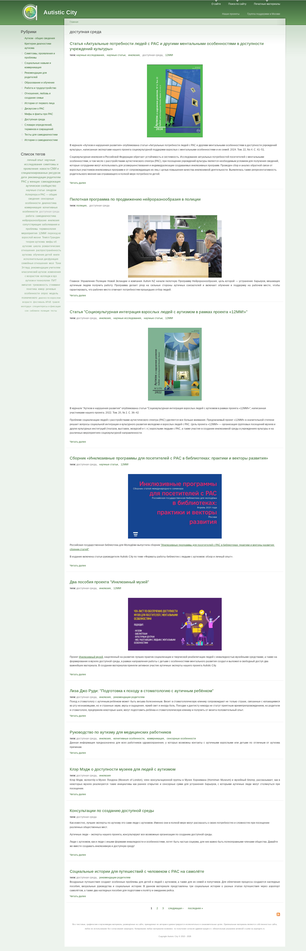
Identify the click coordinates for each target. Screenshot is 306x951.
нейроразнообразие (34, 220)
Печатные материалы (267, 3)
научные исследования (90, 55)
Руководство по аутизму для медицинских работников (120, 732)
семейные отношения (34, 263)
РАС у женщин (30, 181)
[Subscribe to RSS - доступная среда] (278, 914)
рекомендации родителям (44, 177)
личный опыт (35, 159)
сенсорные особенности (181, 738)
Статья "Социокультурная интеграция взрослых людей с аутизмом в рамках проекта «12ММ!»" (159, 311)
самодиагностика (46, 216)
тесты (54, 310)
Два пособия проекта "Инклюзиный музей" (109, 582)
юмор (41, 289)
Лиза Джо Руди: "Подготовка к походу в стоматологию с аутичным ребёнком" (142, 690)
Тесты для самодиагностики (41, 134)
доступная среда (49, 211)
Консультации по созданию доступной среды (112, 810)
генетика (31, 289)
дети (24, 177)
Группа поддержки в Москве (263, 13)
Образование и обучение (40, 82)
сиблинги (34, 310)
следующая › (175, 908)
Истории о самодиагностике (41, 140)
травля (56, 302)
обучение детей (42, 254)
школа (37, 246)
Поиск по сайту (237, 3)
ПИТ (53, 280)
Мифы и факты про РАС (39, 114)
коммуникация (33, 207)
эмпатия (26, 285)
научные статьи (35, 190)
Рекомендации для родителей (36, 75)
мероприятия (29, 233)
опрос (44, 293)
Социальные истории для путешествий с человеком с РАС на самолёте (137, 871)
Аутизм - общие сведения (40, 38)
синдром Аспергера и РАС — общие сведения (41, 194)
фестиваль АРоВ (42, 302)
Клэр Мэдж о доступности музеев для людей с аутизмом (122, 769)
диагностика (49, 203)
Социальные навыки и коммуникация (38, 65)
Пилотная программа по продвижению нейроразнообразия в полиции (135, 199)
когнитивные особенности (128, 738)
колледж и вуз (48, 276)
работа (30, 216)
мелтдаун (26, 306)
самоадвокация (50, 181)
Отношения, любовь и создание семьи (38, 95)
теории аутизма (35, 242)
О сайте (216, 3)
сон (27, 310)
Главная (74, 22)
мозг (51, 263)
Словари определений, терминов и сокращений (39, 127)
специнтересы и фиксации (46, 306)
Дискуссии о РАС (34, 108)
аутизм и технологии (37, 280)
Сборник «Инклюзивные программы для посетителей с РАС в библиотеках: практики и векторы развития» (169, 458)
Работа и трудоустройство (40, 88)
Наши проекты (231, 13)
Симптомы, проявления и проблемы (40, 55)
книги (56, 254)
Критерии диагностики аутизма (38, 46)
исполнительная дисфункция (41, 259)
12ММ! (42, 233)
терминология (47, 228)
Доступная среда (35, 119)
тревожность (40, 285)
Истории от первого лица (40, 103)
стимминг (54, 285)
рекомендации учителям (45, 267)
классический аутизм (34, 272)
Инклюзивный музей (91, 657)
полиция (45, 310)
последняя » (195, 908)
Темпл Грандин (51, 237)
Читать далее (78, 182)
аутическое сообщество (41, 185)
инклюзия (53, 220)
